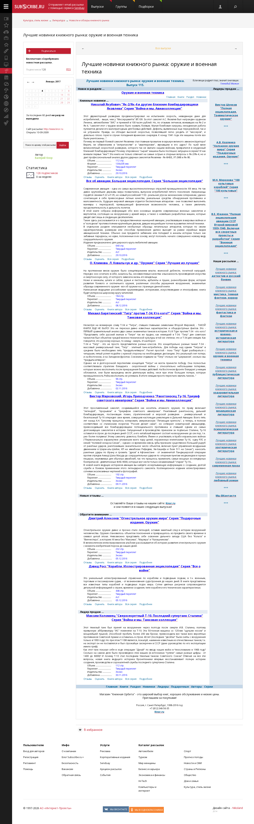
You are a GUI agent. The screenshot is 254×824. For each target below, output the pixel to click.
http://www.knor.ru (53, 129)
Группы (121, 6)
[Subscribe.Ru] (29, 6)
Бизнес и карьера (149, 769)
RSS (68, 69)
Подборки (146, 6)
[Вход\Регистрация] (220, 6)
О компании (69, 751)
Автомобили (146, 751)
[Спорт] (6, 97)
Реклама (105, 751)
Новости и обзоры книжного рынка (89, 20)
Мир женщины (147, 763)
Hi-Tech (143, 781)
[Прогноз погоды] (6, 90)
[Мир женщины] (6, 51)
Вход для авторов (33, 751)
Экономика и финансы (152, 775)
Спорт (187, 751)
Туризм (143, 757)
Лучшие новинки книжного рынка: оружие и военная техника (80, 34)
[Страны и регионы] (6, 103)
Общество (190, 775)
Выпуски (97, 6)
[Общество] (6, 84)
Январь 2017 (53, 81)
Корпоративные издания (115, 757)
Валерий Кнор (44, 158)
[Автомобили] (6, 31)
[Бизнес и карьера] (6, 38)
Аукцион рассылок (111, 769)
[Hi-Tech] (6, 58)
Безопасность (70, 763)
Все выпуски (163, 48)
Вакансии (67, 769)
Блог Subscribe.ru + (73, 757)
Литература (58, 20)
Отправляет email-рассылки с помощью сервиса (66, 6)
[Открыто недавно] (6, 25)
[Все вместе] (6, 18)
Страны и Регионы (195, 769)
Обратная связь (71, 775)
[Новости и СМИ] (6, 77)
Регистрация (30, 757)
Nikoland (237, 808)
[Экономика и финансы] (6, 116)
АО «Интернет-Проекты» (55, 808)
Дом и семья (191, 781)
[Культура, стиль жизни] (6, 71)
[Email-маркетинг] (6, 123)
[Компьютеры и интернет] (6, 64)
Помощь (28, 769)
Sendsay (105, 763)
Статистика (36, 167)
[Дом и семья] (6, 45)
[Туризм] (6, 110)
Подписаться (48, 51)
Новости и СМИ (193, 763)
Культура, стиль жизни (35, 20)
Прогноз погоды (193, 757)
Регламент (29, 763)
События (105, 775)
